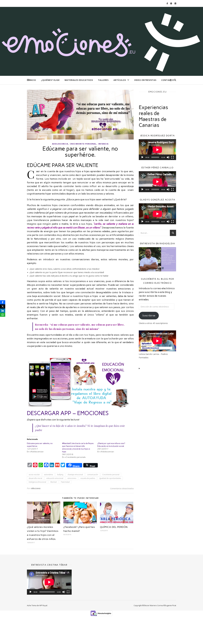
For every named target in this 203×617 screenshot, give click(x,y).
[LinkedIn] (2, 310)
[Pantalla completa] (172, 157)
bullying (60, 474)
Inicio (32, 80)
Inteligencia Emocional (37, 482)
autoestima (48, 474)
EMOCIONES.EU (157, 91)
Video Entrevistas (145, 80)
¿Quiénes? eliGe (50, 80)
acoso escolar (34, 474)
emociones (72, 478)
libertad (53, 482)
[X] (2, 306)
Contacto (167, 80)
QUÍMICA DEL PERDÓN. (114, 527)
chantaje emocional (75, 474)
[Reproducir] (142, 157)
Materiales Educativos (79, 80)
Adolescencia (60, 144)
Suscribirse (148, 315)
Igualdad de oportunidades (110, 478)
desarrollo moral (35, 478)
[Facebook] (2, 302)
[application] (157, 149)
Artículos (120, 80)
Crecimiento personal (83, 144)
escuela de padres (88, 478)
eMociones (36, 488)
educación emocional (54, 478)
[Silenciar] (168, 157)
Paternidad (65, 482)
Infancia (103, 144)
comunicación (92, 474)
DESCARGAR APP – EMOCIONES (68, 413)
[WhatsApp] (2, 315)
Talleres (103, 80)
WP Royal (43, 605)
